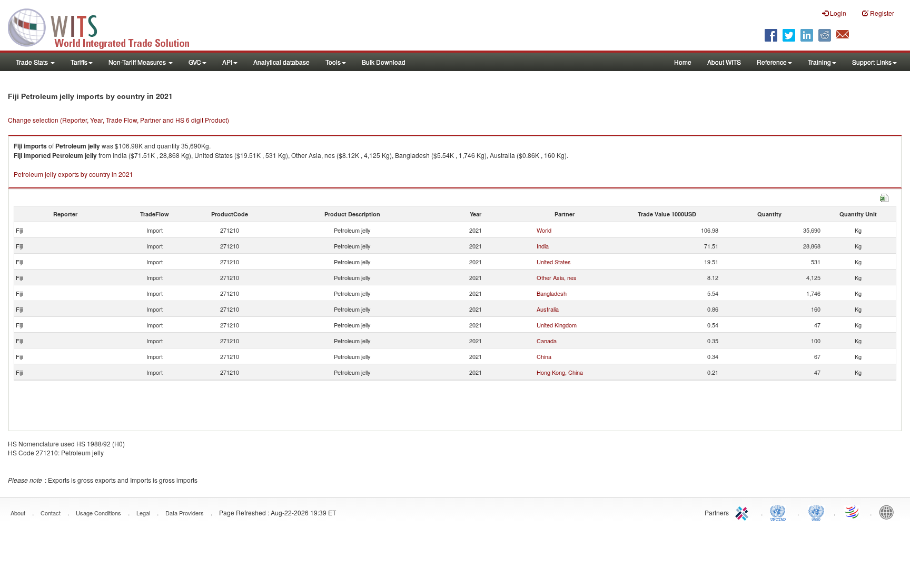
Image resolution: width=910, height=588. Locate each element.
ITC (743, 511)
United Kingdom (557, 325)
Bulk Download (383, 61)
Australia (548, 309)
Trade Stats (33, 61)
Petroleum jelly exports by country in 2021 (73, 174)
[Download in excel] (884, 196)
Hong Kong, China (560, 372)
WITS (105, 26)
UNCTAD (779, 511)
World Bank (888, 511)
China (544, 356)
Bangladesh (552, 293)
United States (554, 261)
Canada (547, 340)
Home (682, 61)
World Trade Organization (852, 511)
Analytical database (281, 61)
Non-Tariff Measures (137, 61)
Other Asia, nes (557, 277)
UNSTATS (816, 511)
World (544, 230)
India (543, 246)
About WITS (724, 61)
